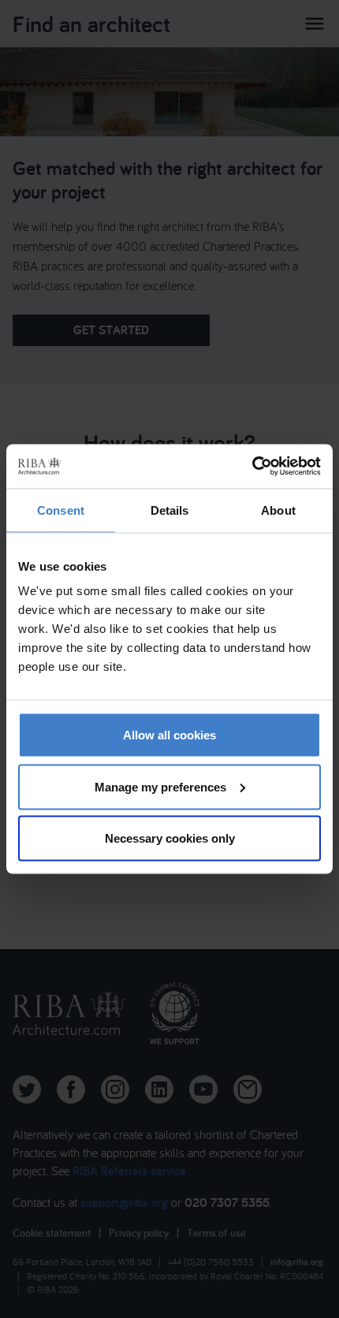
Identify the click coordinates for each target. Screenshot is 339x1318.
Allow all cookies (169, 735)
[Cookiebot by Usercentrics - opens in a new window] (252, 466)
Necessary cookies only (170, 838)
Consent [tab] (60, 509)
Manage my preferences (160, 786)
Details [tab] (170, 509)
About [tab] (278, 509)
